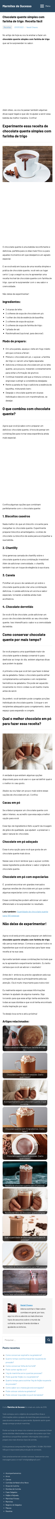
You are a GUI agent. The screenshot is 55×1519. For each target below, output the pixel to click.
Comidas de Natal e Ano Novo (17, 1483)
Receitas (7, 27)
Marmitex (9, 1502)
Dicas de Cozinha (12, 1486)
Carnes (8, 1479)
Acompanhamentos (13, 1473)
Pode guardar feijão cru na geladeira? (22, 1377)
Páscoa (8, 1508)
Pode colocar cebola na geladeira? (21, 1391)
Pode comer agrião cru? (16, 1369)
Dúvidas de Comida (13, 1489)
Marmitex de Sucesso (17, 6)
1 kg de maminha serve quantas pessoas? (24, 1373)
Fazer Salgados (11, 1492)
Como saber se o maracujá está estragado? (25, 1387)
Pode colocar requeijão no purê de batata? (24, 1395)
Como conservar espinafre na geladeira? (24, 1355)
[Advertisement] (27, 76)
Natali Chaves (32, 27)
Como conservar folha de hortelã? (21, 1366)
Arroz (8, 1476)
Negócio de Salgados (14, 1505)
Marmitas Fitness (12, 1498)
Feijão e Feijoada (12, 1495)
